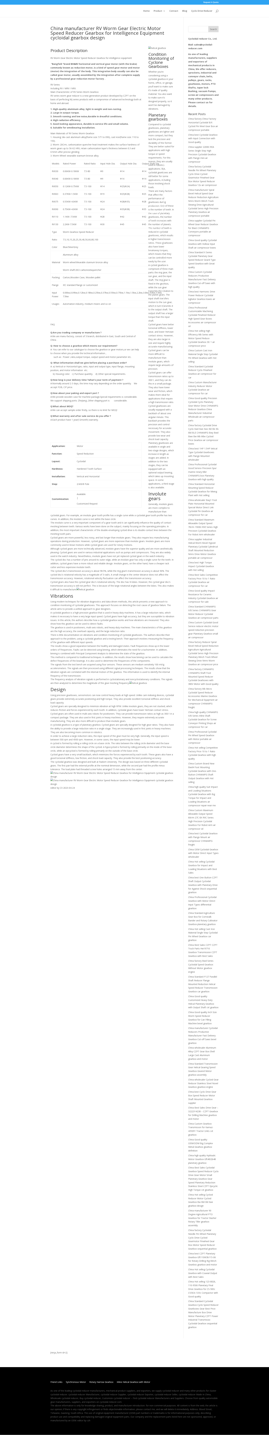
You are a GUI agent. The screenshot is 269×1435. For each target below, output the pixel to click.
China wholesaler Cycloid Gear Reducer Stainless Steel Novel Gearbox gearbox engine (203, 1083)
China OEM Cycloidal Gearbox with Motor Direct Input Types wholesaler (203, 853)
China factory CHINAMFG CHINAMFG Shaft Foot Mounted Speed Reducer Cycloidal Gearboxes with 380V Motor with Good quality (203, 676)
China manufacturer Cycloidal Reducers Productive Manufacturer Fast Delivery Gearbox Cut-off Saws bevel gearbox (203, 1035)
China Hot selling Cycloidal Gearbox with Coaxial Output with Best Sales (202, 1273)
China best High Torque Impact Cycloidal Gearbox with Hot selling (201, 566)
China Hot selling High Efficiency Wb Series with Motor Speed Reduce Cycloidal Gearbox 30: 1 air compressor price (201, 338)
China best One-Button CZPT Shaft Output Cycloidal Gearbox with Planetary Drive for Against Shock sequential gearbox (203, 885)
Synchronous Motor (76, 1382)
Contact (173, 11)
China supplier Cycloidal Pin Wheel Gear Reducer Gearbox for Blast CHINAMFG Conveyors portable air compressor (203, 228)
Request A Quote (211, 2)
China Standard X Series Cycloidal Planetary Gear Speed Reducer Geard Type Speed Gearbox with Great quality (202, 260)
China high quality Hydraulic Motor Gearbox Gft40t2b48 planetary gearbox (202, 1159)
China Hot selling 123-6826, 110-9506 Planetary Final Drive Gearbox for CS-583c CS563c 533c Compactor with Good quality (203, 1289)
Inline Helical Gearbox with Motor (133, 1382)
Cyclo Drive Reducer (201, 11)
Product (158, 11)
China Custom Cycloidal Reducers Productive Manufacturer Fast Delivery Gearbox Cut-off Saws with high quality (202, 279)
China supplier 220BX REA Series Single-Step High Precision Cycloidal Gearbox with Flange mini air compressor (202, 154)
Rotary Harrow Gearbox (101, 1382)
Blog (184, 11)
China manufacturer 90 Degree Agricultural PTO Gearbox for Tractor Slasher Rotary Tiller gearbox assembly (202, 1218)
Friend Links (56, 1382)
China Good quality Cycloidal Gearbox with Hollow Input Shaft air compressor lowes (202, 244)
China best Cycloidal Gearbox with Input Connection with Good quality (202, 138)
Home (146, 11)
